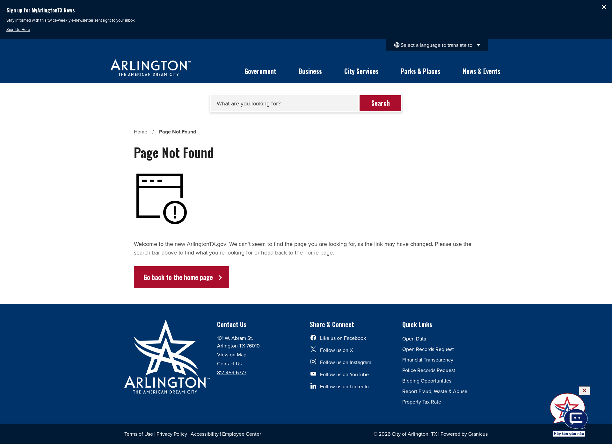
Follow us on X (336, 350)
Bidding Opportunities (426, 380)
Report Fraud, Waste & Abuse (434, 391)
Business (310, 71)
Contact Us (229, 363)
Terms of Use (138, 433)
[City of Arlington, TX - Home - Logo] (150, 67)
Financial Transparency (427, 359)
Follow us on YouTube (344, 374)
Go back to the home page (178, 277)
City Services (361, 71)
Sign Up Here (18, 29)
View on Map (231, 354)
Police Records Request (428, 370)
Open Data (414, 338)
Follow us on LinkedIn (344, 386)
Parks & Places (421, 71)
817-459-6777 (231, 372)
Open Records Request (428, 349)
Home (140, 131)
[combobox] (437, 45)
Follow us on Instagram (345, 362)
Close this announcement (604, 7)
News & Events (481, 71)
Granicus (478, 433)
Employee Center (241, 433)
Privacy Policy (172, 433)
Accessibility (205, 433)
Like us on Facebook (343, 337)
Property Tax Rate (421, 401)
